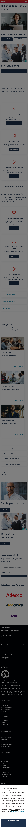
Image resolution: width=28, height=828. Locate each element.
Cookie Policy (14, 811)
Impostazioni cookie (6, 815)
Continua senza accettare (22, 787)
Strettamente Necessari (13, 824)
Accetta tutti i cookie (13, 820)
